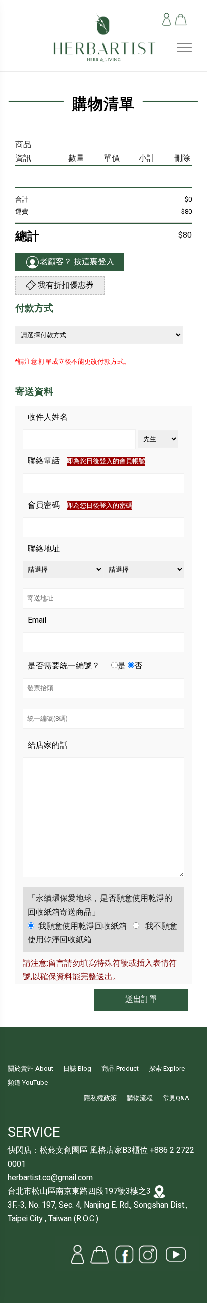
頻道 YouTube (28, 1082)
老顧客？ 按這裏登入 (77, 262)
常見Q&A (176, 1098)
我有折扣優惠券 (65, 285)
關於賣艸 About (30, 1068)
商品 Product (120, 1068)
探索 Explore (167, 1068)
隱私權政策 (100, 1098)
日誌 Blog (77, 1068)
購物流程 (140, 1098)
